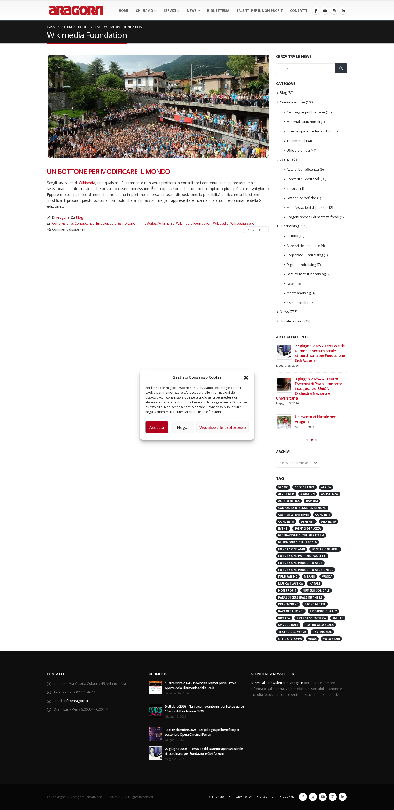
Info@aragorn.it (76, 700)
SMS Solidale (288, 625)
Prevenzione (288, 604)
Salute (337, 618)
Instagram (333, 797)
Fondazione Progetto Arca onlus (305, 570)
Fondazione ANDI (291, 549)
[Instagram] (334, 10)
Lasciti (291, 283)
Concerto (286, 521)
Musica (327, 576)
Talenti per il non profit (259, 10)
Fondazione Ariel (325, 549)
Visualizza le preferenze (222, 427)
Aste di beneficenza (303, 169)
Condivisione (62, 223)
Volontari (331, 639)
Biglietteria (218, 10)
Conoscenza (85, 223)
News (191, 10)
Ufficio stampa (298, 150)
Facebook (303, 797)
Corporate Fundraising (305, 254)
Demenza (307, 521)
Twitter (313, 797)
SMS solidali (296, 302)
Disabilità (328, 521)
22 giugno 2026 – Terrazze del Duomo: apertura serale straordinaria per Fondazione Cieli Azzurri (320, 353)
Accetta (156, 427)
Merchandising (299, 293)
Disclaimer (267, 796)
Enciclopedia (106, 223)
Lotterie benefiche (301, 197)
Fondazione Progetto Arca (300, 563)
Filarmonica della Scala (297, 542)
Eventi (285, 159)
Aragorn (62, 217)
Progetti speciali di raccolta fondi (313, 216)
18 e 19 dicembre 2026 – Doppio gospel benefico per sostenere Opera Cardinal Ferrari (202, 732)
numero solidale (316, 590)
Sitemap (218, 796)
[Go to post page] (284, 351)
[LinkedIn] (343, 10)
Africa (326, 487)
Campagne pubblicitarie (306, 112)
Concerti (322, 515)
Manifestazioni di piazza (306, 207)
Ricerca (284, 618)
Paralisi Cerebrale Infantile (300, 597)
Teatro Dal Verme (292, 632)
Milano (309, 576)
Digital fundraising (301, 264)
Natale (314, 583)
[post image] (159, 106)
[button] (246, 377)
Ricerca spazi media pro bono (311, 131)
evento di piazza (308, 528)
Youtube (323, 797)
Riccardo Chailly (323, 611)
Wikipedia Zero (242, 223)
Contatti (298, 10)
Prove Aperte (315, 604)
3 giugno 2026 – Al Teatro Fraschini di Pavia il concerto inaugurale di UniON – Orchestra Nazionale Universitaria (309, 388)
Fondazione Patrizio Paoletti (302, 556)
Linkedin (343, 797)
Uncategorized (292, 321)
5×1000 (292, 235)
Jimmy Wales (147, 223)
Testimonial (296, 140)
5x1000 (283, 487)
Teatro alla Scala (319, 625)
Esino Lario (126, 223)
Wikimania (166, 223)
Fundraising (289, 226)
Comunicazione (292, 102)
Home (124, 10)
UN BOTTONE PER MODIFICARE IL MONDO (108, 171)
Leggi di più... (256, 230)
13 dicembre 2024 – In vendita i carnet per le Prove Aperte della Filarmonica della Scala (200, 685)
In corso (293, 188)
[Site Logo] (76, 10)
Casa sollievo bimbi (293, 515)
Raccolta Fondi (290, 611)
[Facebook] (315, 10)
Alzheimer (286, 494)
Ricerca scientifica (311, 618)
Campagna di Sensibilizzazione (302, 508)
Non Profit (287, 590)
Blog (79, 217)
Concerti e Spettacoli (303, 178)
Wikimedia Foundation (193, 223)
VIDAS (312, 639)
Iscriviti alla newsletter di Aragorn (277, 683)
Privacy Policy (242, 796)
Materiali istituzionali (303, 121)
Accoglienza (305, 487)
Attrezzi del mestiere (303, 245)
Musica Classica (290, 583)
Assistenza (329, 494)
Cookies (288, 796)
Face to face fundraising (306, 274)
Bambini (312, 501)
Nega (182, 427)
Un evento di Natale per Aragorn (315, 419)
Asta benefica (289, 501)
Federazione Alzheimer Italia (301, 535)
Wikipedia (87, 182)
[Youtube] (325, 10)
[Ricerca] (341, 68)
